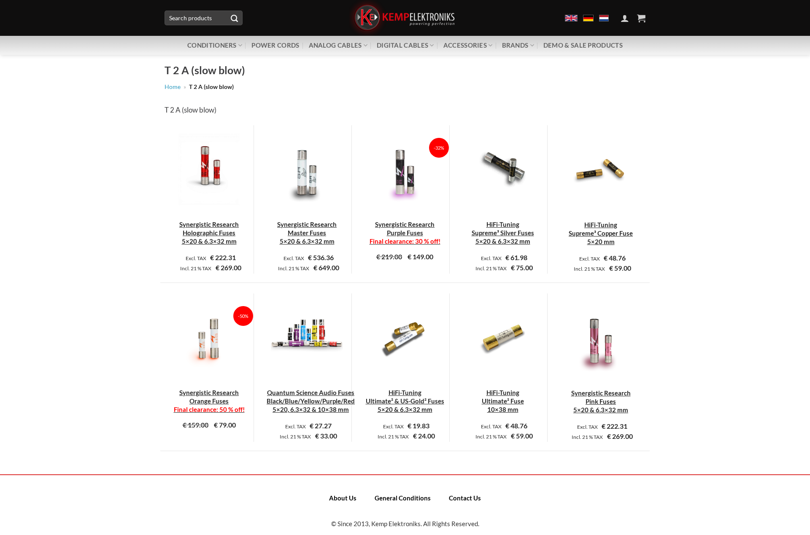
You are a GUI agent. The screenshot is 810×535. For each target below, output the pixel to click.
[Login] (625, 18)
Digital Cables (402, 45)
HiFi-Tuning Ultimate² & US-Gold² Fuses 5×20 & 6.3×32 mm (405, 401)
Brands (515, 45)
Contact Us (465, 498)
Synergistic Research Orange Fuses (209, 401)
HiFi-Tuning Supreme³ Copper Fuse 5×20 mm (601, 233)
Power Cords (275, 45)
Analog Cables (335, 45)
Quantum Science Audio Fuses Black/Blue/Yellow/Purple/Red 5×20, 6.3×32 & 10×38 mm (311, 401)
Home (173, 86)
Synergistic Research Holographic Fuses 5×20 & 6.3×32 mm (209, 232)
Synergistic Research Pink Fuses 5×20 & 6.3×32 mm (601, 401)
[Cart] (641, 18)
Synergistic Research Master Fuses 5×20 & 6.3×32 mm (307, 232)
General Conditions (403, 498)
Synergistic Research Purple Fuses (405, 232)
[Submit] (234, 18)
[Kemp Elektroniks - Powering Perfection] (405, 18)
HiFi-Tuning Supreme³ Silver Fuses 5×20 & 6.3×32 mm (503, 232)
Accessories (465, 45)
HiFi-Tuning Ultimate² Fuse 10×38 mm (503, 401)
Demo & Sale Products (583, 45)
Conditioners (212, 45)
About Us (342, 498)
